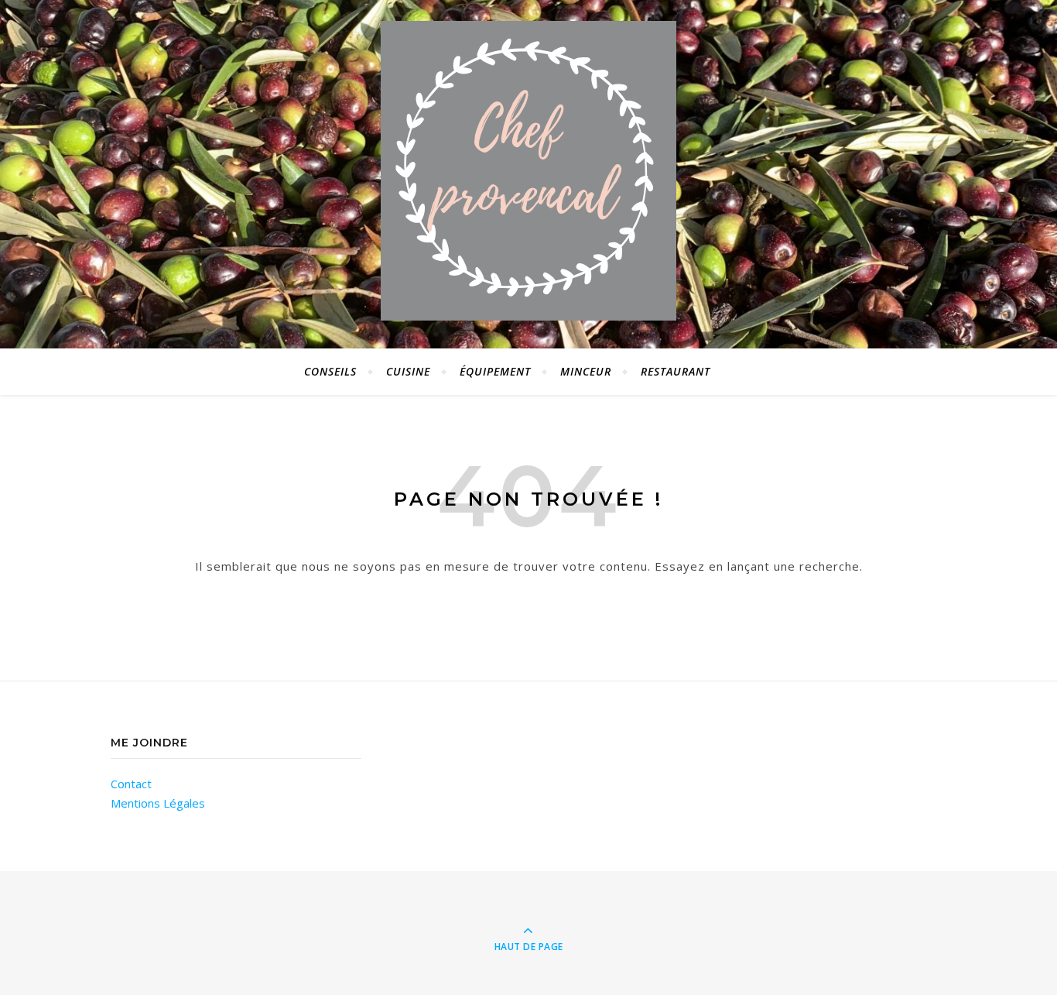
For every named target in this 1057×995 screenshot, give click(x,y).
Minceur (585, 371)
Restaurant (675, 371)
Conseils (330, 371)
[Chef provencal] (528, 171)
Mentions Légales (158, 803)
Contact (131, 783)
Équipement (495, 371)
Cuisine (408, 371)
